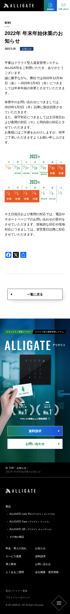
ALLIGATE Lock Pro (32, 514)
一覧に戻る (35, 294)
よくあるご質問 (15, 572)
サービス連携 (13, 556)
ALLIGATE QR (31, 529)
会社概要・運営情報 (47, 572)
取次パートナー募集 (16, 590)
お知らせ (21, 468)
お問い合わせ (35, 444)
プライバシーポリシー (18, 597)
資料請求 (35, 431)
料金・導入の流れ (16, 548)
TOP (11, 468)
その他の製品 (17, 536)
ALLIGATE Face (30, 521)
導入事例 (11, 564)
